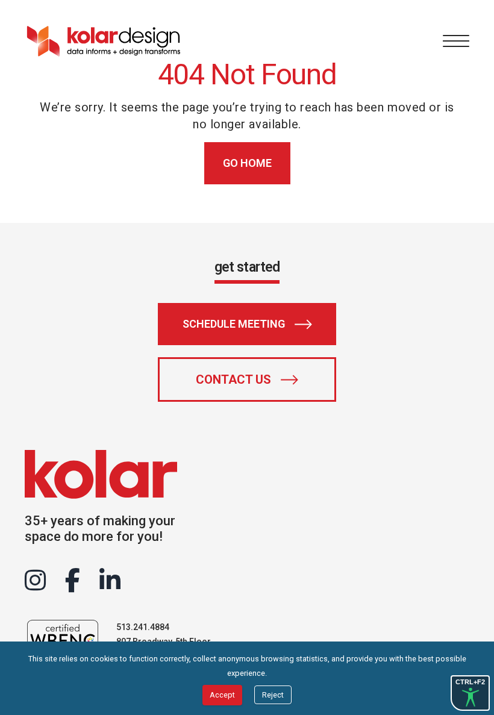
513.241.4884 (142, 627)
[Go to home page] (103, 41)
